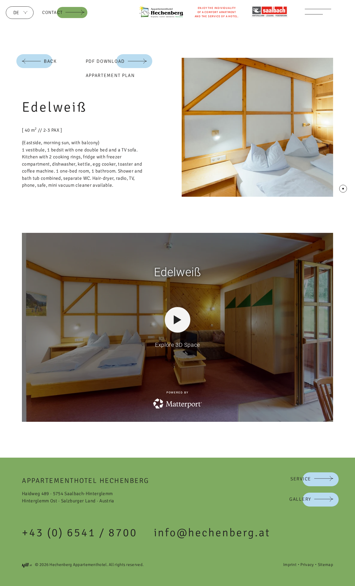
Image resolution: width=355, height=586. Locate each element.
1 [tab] (343, 188)
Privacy (307, 564)
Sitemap (325, 564)
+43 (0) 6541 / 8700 (79, 533)
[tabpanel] (257, 127)
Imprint (289, 564)
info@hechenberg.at (212, 533)
